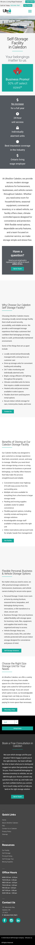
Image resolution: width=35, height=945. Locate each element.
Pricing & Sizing (7, 856)
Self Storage (6, 853)
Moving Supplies (7, 862)
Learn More (30, 2)
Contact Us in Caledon (9, 828)
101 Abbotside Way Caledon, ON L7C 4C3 (8, 909)
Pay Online (28, 5)
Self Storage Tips (8, 859)
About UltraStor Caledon (10, 823)
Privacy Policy (6, 831)
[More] (30, 11)
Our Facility (5, 850)
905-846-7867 (15, 5)
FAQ (3, 826)
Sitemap (5, 834)
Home (4, 820)
